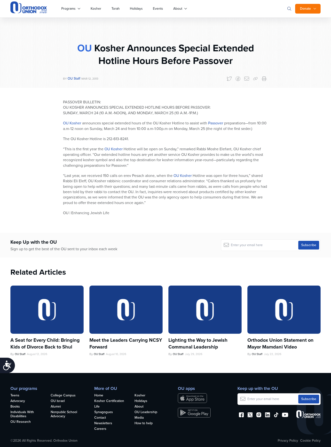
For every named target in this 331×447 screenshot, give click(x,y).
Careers (100, 429)
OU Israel (58, 401)
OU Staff (74, 78)
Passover (215, 123)
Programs (68, 8)
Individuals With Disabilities (22, 414)
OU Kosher (72, 123)
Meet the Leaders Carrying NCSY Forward (125, 343)
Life (97, 406)
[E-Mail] (247, 79)
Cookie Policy (310, 440)
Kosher (96, 8)
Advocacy (17, 401)
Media (139, 418)
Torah (115, 8)
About (177, 8)
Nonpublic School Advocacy (64, 414)
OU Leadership (145, 412)
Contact (100, 418)
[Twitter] (229, 79)
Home (98, 395)
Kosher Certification (109, 401)
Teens (14, 395)
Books (15, 406)
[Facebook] (238, 79)
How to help (143, 423)
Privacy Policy (288, 440)
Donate (305, 8)
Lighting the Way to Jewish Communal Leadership (198, 343)
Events (158, 8)
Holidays (136, 8)
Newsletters (103, 423)
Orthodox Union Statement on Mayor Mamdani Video (280, 343)
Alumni (56, 406)
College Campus (63, 395)
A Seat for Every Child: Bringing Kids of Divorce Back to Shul (45, 343)
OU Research (20, 422)
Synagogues (103, 412)
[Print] (264, 79)
